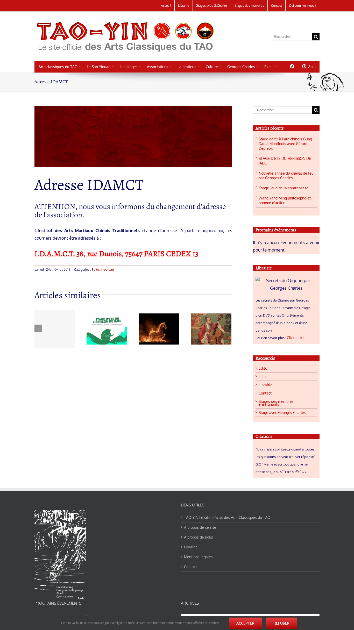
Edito (95, 269)
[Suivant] (227, 328)
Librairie (265, 385)
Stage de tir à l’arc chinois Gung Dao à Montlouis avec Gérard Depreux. (285, 144)
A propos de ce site (200, 527)
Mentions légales (198, 557)
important (107, 269)
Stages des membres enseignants (276, 402)
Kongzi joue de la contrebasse (283, 188)
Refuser (281, 623)
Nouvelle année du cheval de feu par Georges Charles (286, 175)
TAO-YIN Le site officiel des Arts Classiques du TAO (227, 517)
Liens (263, 376)
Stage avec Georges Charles (282, 412)
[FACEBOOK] (292, 66)
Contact (265, 393)
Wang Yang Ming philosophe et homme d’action (285, 200)
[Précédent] (38, 328)
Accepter (245, 623)
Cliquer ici (295, 337)
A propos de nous (198, 537)
